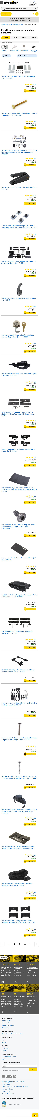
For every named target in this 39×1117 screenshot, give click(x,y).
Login (3, 1040)
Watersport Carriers (34, 51)
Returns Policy (6, 1023)
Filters (7, 56)
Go (37, 14)
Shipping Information (8, 1025)
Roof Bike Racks (14, 50)
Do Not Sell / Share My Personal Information (15, 1086)
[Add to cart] (25, 90)
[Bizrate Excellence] (4, 1104)
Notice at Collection (8, 1089)
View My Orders (6, 1020)
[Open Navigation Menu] (1, 2)
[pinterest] (7, 1076)
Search (4, 1059)
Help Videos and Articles (9, 1056)
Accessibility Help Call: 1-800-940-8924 (13, 1082)
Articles (24, 37)
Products (5, 37)
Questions (33, 37)
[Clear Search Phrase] (35, 9)
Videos (15, 37)
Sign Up (4, 1042)
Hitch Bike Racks (24, 50)
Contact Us (5, 1028)
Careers (4, 1050)
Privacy (3, 1070)
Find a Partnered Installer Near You (12, 1034)
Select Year (17, 14)
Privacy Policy (6, 1084)
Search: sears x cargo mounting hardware (12, 24)
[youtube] (14, 1076)
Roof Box (4, 50)
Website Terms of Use (8, 1094)
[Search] (3, 8)
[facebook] (3, 1076)
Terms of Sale (6, 1091)
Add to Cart (31, 91)
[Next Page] (36, 944)
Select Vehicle (5, 14)
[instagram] (10, 1076)
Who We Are (5, 1048)
